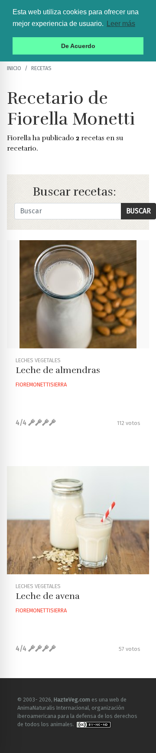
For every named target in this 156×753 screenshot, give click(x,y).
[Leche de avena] (78, 520)
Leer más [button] (121, 23)
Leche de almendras (58, 370)
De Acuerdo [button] (78, 45)
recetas (41, 68)
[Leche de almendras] (78, 294)
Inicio (14, 68)
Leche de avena (48, 596)
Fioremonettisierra (41, 384)
